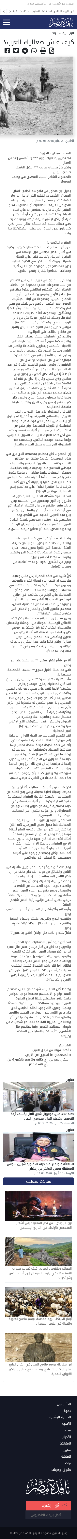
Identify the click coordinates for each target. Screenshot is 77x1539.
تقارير (67, 1450)
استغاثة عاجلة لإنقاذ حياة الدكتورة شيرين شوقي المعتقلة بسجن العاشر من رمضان (40, 1166)
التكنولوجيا (63, 1404)
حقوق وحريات (61, 1469)
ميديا (67, 1430)
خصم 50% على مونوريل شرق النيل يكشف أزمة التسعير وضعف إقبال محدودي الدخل (42, 1116)
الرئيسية (68, 33)
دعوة (67, 1410)
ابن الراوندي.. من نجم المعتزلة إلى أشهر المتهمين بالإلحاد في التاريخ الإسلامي (44, 1225)
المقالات (65, 1443)
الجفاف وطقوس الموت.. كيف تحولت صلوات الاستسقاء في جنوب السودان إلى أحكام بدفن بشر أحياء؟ (40, 1273)
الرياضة (66, 1456)
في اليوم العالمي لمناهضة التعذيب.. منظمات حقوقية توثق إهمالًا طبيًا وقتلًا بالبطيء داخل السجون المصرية (41, 11)
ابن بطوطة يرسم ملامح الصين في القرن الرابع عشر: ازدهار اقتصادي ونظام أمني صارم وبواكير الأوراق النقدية (40, 1369)
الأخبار (67, 1437)
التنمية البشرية (60, 1417)
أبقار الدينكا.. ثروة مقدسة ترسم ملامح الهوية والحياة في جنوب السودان (40, 1321)
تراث (54, 33)
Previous (4, 11)
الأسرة (66, 1424)
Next (10, 11)
